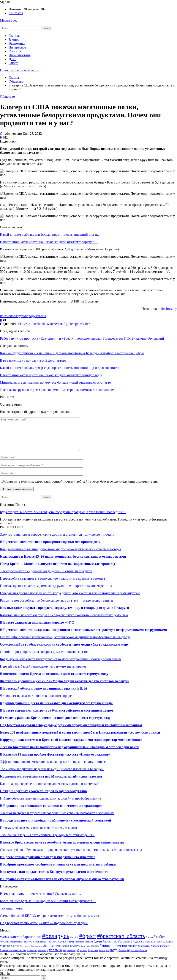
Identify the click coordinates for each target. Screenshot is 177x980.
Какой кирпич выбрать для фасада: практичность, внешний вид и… (50, 234)
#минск (49, 945)
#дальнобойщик (75, 941)
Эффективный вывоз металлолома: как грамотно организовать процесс (53, 762)
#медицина (36, 946)
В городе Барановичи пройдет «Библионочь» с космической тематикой (55, 820)
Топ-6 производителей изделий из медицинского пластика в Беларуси (52, 769)
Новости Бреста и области (19, 70)
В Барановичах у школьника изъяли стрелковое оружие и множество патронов (62, 879)
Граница (15, 51)
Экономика (17, 43)
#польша (55, 950)
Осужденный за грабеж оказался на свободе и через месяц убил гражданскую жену (64, 644)
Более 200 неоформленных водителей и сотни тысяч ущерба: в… (48, 901)
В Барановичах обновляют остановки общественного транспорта (51, 806)
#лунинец (25, 946)
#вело (149, 937)
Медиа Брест (9, 20)
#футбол (132, 950)
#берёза (74, 937)
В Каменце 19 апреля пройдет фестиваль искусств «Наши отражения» (55, 754)
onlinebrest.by (167, 308)
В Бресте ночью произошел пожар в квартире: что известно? (47, 857)
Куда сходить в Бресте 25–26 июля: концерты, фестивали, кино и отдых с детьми (63, 556)
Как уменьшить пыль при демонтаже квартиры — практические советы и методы (60, 549)
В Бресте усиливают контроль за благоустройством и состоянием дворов (57, 710)
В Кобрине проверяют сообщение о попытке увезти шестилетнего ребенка (58, 864)
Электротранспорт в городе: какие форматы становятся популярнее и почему (57, 534)
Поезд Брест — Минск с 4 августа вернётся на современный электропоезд (57, 564)
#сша (42, 316)
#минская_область (68, 945)
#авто (15, 937)
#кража (5, 945)
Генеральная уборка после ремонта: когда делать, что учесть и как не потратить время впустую (70, 593)
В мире (14, 39)
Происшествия (19, 55)
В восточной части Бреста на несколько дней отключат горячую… (49, 242)
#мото (95, 945)
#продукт (32, 316)
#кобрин (150, 941)
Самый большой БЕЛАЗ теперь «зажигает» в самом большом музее (50, 915)
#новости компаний (13, 950)
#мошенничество (113, 946)
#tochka (4, 937)
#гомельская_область (21, 941)
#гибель (161, 936)
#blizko (5, 316)
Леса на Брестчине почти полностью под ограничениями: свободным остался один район (69, 747)
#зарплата (125, 941)
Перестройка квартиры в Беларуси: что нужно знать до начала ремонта (52, 578)
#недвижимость (160, 945)
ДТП (12, 59)
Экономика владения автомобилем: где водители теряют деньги (47, 835)
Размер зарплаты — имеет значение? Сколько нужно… (40, 893)
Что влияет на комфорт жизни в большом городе (36, 696)
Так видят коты (11, 908)
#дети (98, 941)
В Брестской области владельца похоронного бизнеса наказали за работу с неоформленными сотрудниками (83, 630)
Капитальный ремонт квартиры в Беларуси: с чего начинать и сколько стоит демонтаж (64, 615)
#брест (87, 936)
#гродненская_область (45, 941)
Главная (14, 36)
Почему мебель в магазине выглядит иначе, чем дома (39, 827)
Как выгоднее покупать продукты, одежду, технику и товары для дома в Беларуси (64, 608)
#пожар (43, 950)
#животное (110, 941)
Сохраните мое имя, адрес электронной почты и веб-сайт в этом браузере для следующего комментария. (81, 481)
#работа (82, 950)
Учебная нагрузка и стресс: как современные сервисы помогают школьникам (57, 813)
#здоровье (138, 941)
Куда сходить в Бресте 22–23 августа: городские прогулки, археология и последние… (63, 512)
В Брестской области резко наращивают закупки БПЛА (43, 688)
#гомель (4, 941)
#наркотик (143, 945)
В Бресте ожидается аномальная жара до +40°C (37, 622)
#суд (114, 950)
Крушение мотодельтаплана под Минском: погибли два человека (51, 776)
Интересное (17, 47)
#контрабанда (164, 941)
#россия (93, 950)
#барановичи (31, 937)
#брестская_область (121, 936)
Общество (7, 96)
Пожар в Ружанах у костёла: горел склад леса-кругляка (43, 791)
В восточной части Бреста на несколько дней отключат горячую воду (54, 674)
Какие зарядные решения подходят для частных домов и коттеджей (49, 784)
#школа (143, 950)
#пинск (32, 950)
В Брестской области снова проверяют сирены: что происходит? (50, 542)
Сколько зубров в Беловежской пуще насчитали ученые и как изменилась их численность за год (71, 849)
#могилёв (85, 946)
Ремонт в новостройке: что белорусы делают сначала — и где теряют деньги (56, 600)
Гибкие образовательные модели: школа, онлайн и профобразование (50, 798)
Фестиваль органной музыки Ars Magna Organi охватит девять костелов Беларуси (64, 681)
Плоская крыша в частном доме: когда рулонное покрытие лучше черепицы (56, 586)
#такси (122, 950)
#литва (15, 945)
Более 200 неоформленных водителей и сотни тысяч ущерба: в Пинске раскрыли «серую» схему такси (80, 732)
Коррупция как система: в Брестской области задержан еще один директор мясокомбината (71, 740)
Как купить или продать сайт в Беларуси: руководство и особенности (54, 871)
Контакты (16, 13)
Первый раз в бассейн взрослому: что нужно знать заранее (43, 666)
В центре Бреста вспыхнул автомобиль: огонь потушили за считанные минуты (62, 842)
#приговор (69, 950)
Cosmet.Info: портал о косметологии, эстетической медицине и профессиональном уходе (65, 637)
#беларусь (17, 316)
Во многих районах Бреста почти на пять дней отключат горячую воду (55, 718)
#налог (132, 945)
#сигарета (104, 950)
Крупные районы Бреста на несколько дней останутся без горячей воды (56, 703)
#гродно (62, 941)
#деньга (89, 941)
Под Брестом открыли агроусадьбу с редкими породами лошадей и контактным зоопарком (71, 725)
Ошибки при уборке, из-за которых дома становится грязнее (44, 652)
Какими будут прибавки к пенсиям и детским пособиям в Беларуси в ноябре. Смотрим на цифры (72, 353)
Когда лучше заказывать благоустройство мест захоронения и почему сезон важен (60, 659)
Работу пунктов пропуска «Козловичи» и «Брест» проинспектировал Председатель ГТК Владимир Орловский (82, 338)
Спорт (13, 63)
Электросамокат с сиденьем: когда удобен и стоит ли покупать (46, 571)
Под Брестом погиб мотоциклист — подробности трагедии (44, 923)
